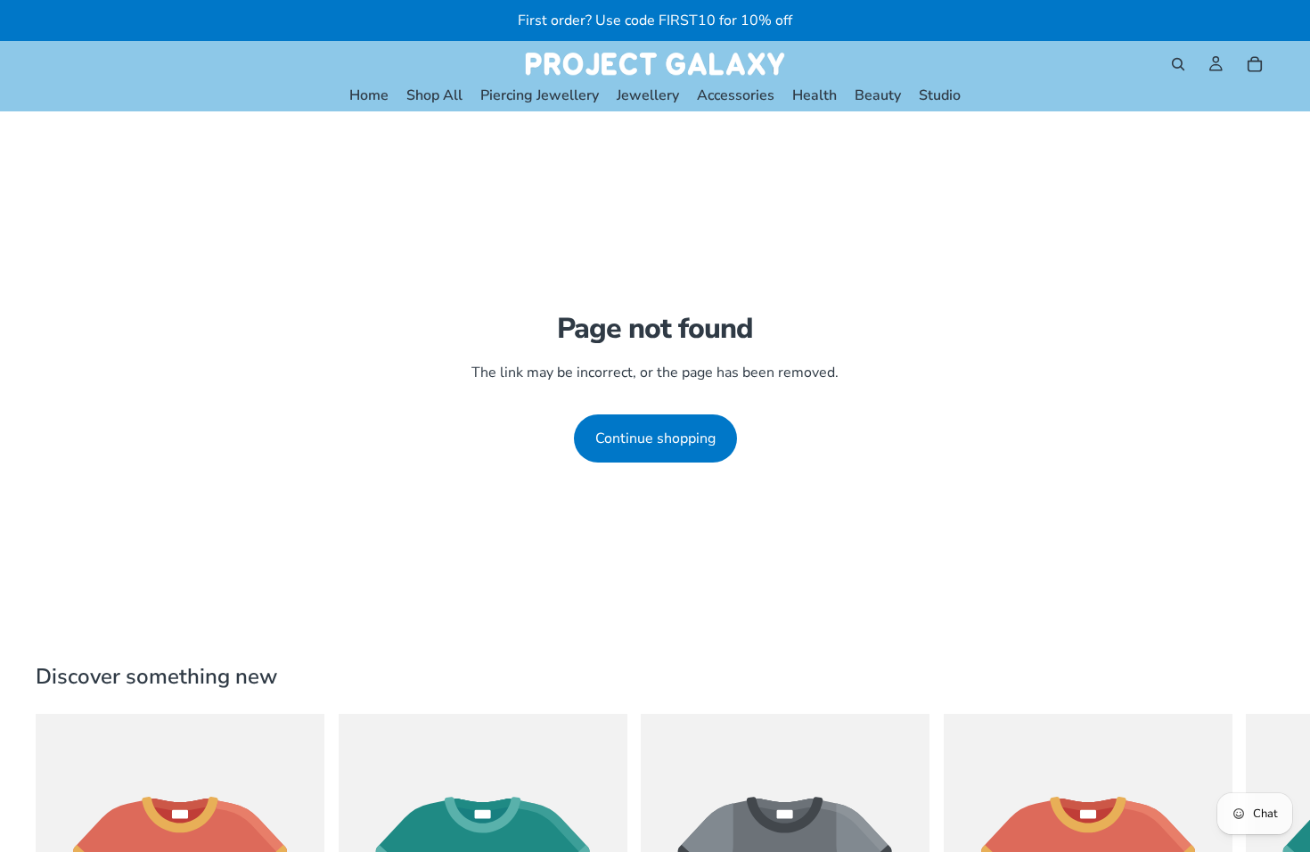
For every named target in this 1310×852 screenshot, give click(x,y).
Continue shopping (655, 438)
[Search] (1178, 64)
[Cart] (1254, 64)
